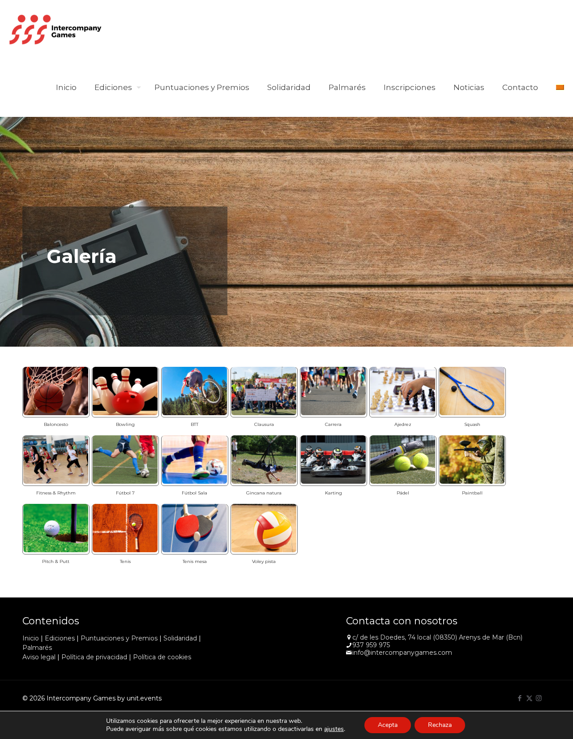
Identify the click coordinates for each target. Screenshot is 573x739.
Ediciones (60, 638)
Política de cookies (162, 657)
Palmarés (37, 648)
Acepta (388, 725)
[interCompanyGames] (56, 29)
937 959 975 (371, 645)
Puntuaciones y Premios (119, 638)
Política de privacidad (94, 657)
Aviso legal (39, 657)
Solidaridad (180, 638)
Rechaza (440, 725)
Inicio (30, 638)
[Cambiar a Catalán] (560, 87)
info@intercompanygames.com (402, 653)
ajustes (334, 729)
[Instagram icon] (538, 698)
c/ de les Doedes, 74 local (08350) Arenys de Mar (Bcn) (437, 637)
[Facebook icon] (520, 698)
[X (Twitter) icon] (529, 698)
